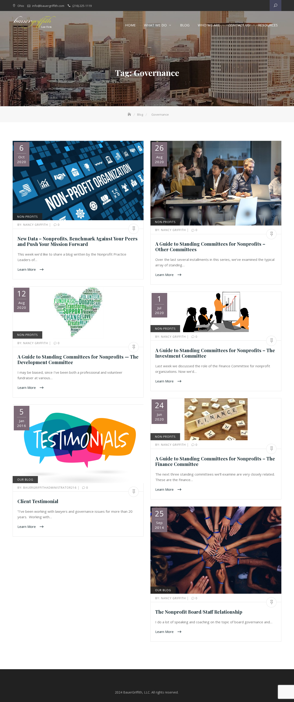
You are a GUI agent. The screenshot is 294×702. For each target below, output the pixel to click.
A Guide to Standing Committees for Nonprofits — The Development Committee (78, 359)
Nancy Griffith (33, 225)
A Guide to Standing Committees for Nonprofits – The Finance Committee (215, 461)
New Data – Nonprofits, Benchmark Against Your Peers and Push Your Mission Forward (77, 241)
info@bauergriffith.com (48, 6)
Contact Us (239, 25)
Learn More (27, 269)
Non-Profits (27, 217)
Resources (268, 25)
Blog (184, 25)
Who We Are (209, 25)
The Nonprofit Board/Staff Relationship (198, 612)
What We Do (155, 25)
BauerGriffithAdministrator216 (47, 488)
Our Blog (25, 480)
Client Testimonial (37, 501)
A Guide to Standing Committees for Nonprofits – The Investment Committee (215, 353)
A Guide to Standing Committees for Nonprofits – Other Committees (210, 246)
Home (130, 25)
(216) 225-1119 (82, 6)
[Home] (129, 114)
